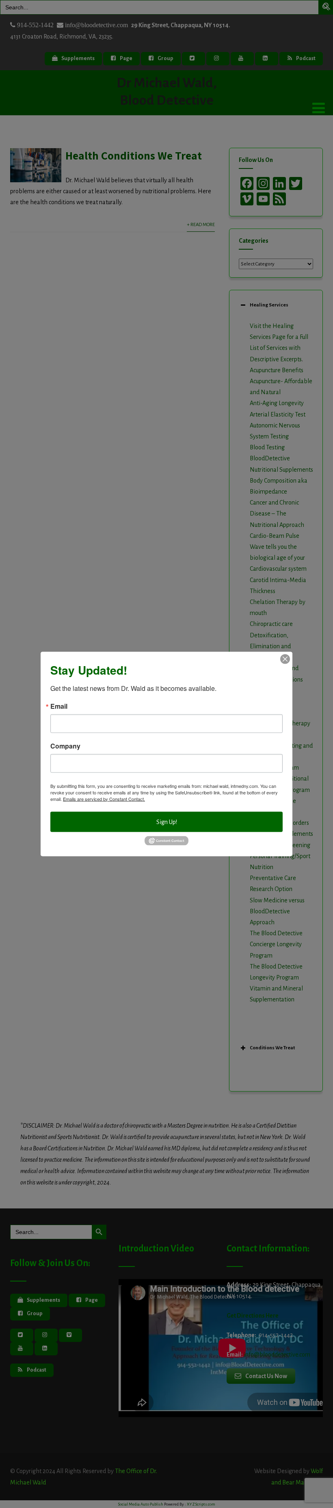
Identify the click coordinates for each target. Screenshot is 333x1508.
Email (58, 706)
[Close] (285, 659)
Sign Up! (166, 821)
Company (65, 745)
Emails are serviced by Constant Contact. (104, 798)
